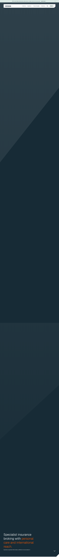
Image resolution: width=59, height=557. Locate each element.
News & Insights (36, 5)
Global (51, 5)
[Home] (8, 6)
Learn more (43, 1)
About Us (24, 5)
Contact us (43, 5)
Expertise (29, 5)
